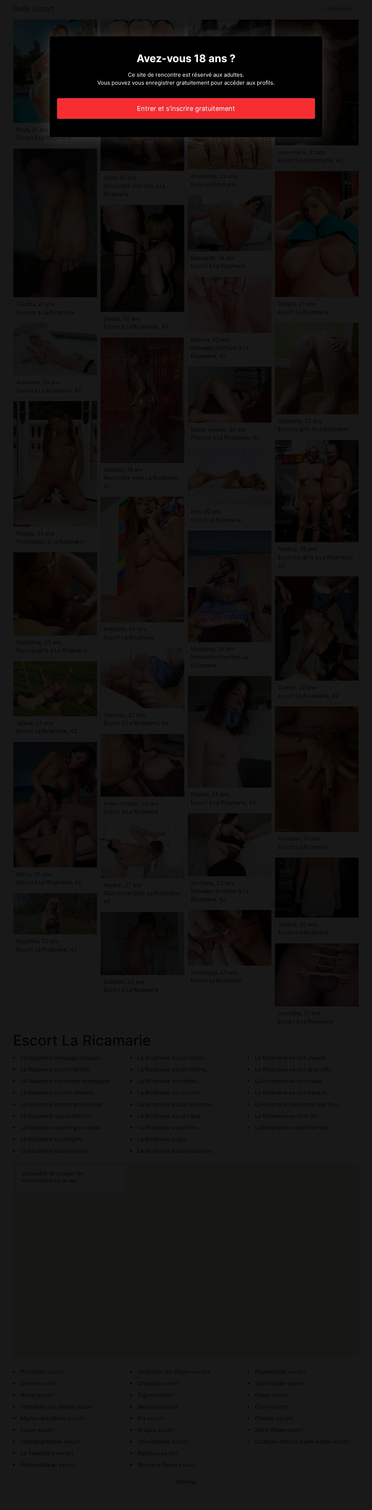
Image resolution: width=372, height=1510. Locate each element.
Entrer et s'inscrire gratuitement (186, 108)
